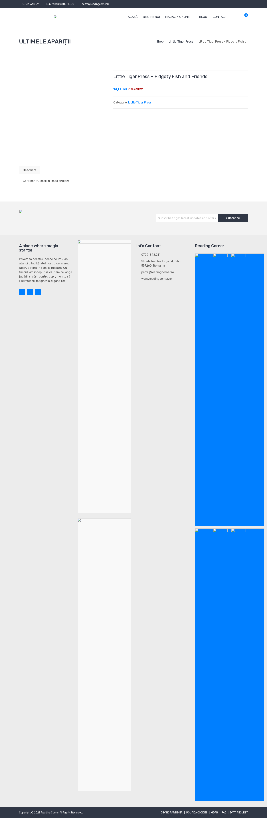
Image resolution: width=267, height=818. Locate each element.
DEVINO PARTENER (172, 812)
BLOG (203, 17)
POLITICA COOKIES (196, 812)
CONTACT (220, 17)
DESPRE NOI (151, 17)
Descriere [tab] (30, 170)
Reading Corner (50, 812)
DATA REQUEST (239, 812)
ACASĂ (132, 17)
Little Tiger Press (139, 102)
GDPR (214, 812)
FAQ (224, 812)
